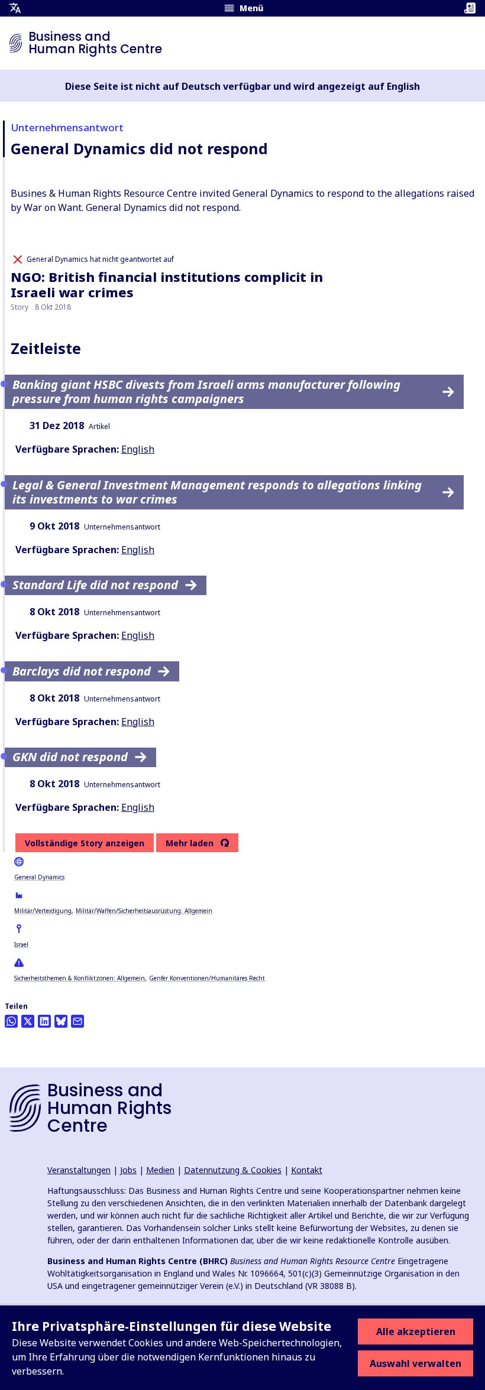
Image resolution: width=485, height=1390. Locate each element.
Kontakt (306, 1169)
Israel (21, 944)
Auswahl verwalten (415, 1363)
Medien (160, 1169)
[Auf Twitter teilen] (27, 1021)
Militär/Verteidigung (43, 911)
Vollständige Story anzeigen (84, 843)
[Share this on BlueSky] (60, 1021)
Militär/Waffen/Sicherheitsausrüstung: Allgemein (144, 911)
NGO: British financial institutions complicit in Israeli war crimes (167, 284)
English (137, 449)
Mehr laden (190, 843)
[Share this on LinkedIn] (44, 1021)
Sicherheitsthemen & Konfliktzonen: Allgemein (79, 978)
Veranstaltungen (79, 1169)
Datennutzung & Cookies (233, 1169)
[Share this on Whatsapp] (11, 1021)
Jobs (128, 1169)
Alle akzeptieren (415, 1331)
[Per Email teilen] (77, 1021)
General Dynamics (39, 877)
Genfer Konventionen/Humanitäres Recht (207, 978)
